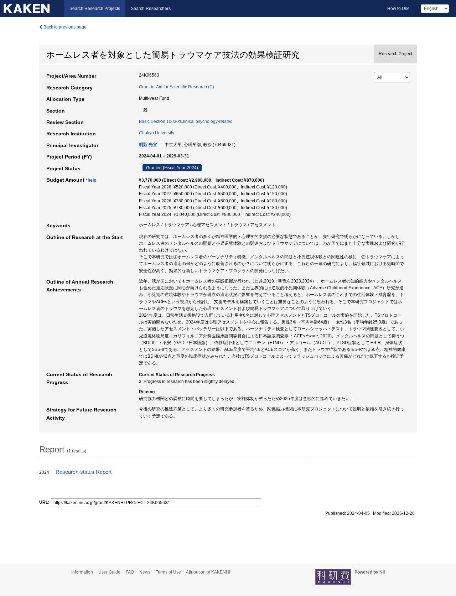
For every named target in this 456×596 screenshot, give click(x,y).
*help (91, 180)
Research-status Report (84, 472)
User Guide (109, 572)
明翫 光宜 (148, 144)
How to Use (398, 8)
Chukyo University (156, 132)
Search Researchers (151, 8)
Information (82, 572)
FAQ (130, 572)
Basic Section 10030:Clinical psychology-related (186, 121)
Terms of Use (168, 572)
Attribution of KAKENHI (208, 572)
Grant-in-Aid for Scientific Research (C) (176, 86)
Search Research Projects (94, 8)
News (144, 572)
